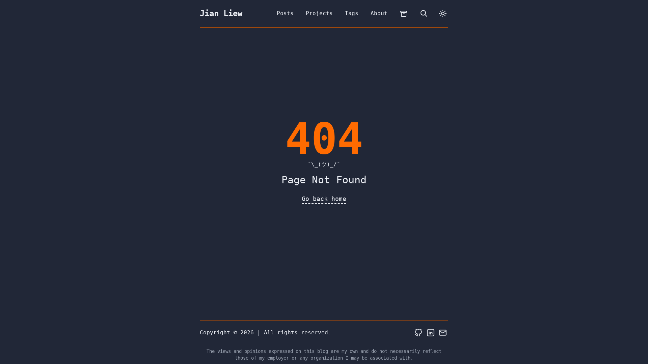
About (379, 13)
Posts (285, 13)
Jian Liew (221, 13)
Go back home (324, 198)
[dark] (442, 13)
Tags (351, 13)
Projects (319, 13)
